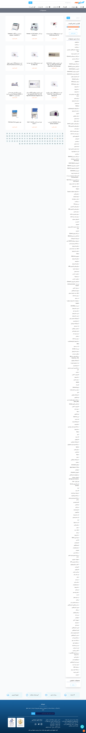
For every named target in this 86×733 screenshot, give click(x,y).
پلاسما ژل (77, 625)
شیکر (78, 577)
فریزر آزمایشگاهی (75, 627)
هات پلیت (77, 419)
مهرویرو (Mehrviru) (75, 256)
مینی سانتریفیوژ (75, 186)
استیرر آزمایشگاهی (75, 635)
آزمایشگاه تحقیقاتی (75, 442)
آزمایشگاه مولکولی (75, 395)
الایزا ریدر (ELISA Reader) (74, 69)
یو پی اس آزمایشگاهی (74, 662)
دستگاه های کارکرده (75, 495)
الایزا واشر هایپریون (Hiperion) (73, 168)
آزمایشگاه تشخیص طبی (74, 318)
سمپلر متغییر (76, 211)
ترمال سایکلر (76, 121)
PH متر (77, 540)
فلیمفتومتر (76, 542)
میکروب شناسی (76, 274)
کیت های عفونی (76, 517)
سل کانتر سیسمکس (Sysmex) (73, 56)
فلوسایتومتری (76, 502)
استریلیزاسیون (76, 321)
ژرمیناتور (77, 589)
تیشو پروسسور (76, 311)
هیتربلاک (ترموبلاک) (75, 238)
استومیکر (77, 622)
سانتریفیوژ (77, 86)
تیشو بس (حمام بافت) (74, 390)
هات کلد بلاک (76, 574)
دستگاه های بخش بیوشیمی (73, 426)
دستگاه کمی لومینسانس (74, 243)
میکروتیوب (76, 424)
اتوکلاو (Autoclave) (75, 464)
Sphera (77, 447)
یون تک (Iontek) (75, 349)
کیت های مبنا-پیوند (75, 173)
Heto (78, 411)
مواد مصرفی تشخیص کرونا (74, 149)
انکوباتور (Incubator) (75, 472)
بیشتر (73, 685)
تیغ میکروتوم (76, 196)
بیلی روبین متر (76, 333)
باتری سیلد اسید (75, 664)
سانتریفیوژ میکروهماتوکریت (73, 108)
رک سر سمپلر (76, 346)
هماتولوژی (77, 42)
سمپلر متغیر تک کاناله (74, 131)
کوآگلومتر (77, 512)
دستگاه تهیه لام (76, 638)
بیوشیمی (77, 141)
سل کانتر (77, 507)
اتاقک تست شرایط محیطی (74, 293)
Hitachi (77, 189)
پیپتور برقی (76, 98)
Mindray (77, 106)
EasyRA (77, 303)
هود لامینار (77, 103)
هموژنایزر (77, 470)
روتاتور (77, 600)
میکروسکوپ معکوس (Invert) (73, 123)
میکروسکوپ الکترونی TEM (73, 126)
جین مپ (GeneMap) (75, 306)
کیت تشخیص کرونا (75, 53)
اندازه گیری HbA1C (75, 537)
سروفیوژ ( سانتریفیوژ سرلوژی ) (73, 300)
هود (78, 488)
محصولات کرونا (76, 269)
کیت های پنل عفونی (75, 76)
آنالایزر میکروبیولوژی (75, 564)
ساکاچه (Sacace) (75, 79)
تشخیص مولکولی (75, 328)
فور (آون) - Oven (75, 481)
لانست (77, 595)
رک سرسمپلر (76, 326)
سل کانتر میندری (75, 59)
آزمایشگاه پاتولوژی (75, 360)
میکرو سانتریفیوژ (75, 251)
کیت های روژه (76, 515)
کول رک (77, 384)
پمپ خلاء (77, 615)
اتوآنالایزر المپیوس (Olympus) (73, 281)
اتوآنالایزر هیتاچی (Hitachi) (73, 66)
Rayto (77, 454)
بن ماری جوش (76, 597)
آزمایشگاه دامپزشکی (75, 323)
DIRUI (78, 343)
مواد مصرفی (76, 118)
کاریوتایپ (77, 567)
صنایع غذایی (76, 657)
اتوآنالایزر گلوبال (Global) (74, 404)
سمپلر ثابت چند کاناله (74, 216)
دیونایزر (77, 336)
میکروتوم (77, 261)
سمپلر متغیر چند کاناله (74, 214)
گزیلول (77, 113)
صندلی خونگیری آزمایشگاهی (73, 605)
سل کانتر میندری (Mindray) (73, 156)
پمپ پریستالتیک (75, 645)
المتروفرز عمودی (75, 219)
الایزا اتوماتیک (76, 509)
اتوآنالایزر (77, 452)
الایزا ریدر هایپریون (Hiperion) (73, 165)
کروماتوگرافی (76, 545)
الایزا (78, 392)
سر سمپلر (77, 298)
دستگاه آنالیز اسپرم (75, 669)
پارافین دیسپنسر (75, 354)
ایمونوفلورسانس (76, 659)
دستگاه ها (77, 44)
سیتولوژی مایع (76, 643)
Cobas (77, 253)
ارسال (33, 713)
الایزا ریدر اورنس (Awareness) (73, 71)
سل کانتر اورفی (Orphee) (74, 64)
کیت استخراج (76, 522)
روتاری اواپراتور (76, 612)
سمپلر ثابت (76, 128)
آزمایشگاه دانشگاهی (75, 459)
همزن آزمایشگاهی (75, 607)
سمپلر (77, 457)
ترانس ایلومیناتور (75, 331)
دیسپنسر (77, 579)
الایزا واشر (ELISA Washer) (74, 163)
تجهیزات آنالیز (76, 620)
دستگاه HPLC (76, 667)
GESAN (77, 382)
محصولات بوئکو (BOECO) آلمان (73, 241)
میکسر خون (76, 582)
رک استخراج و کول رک (75, 363)
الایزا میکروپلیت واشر (75, 632)
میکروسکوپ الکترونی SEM (73, 209)
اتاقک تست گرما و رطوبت (74, 184)
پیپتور (77, 532)
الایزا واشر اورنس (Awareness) (73, 74)
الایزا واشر (77, 139)
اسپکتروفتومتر (76, 547)
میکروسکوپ (76, 194)
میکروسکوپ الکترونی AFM (73, 266)
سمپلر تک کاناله (76, 295)
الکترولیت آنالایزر (75, 374)
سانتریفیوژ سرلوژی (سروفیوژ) (73, 191)
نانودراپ (77, 674)
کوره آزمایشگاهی (75, 630)
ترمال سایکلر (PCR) (75, 81)
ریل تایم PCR (76, 204)
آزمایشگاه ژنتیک (75, 421)
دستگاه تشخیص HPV (74, 562)
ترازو (78, 434)
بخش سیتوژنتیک (75, 199)
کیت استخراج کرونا (75, 151)
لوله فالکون (76, 397)
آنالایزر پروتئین (76, 650)
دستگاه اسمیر (76, 553)
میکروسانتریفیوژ (75, 246)
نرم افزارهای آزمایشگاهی (74, 475)
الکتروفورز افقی (76, 136)
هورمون (77, 224)
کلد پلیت (77, 437)
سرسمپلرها (77, 276)
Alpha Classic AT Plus (74, 467)
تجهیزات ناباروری (75, 559)
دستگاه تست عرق (75, 640)
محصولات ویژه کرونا (75, 493)
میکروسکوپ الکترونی (74, 206)
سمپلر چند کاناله (75, 338)
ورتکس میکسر (76, 572)
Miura (77, 432)
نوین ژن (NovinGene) (74, 170)
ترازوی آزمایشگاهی (75, 290)
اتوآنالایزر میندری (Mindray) (73, 236)
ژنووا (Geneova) (76, 387)
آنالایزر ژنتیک (76, 672)
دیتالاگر (77, 610)
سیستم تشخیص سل (75, 602)
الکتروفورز (77, 439)
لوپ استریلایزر (76, 648)
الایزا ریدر (77, 222)
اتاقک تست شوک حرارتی (74, 248)
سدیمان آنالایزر (76, 288)
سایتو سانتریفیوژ (75, 101)
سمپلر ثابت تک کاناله (75, 133)
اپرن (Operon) (76, 416)
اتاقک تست (76, 530)
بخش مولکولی (76, 116)
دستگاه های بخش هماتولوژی (73, 444)
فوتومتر (77, 550)
